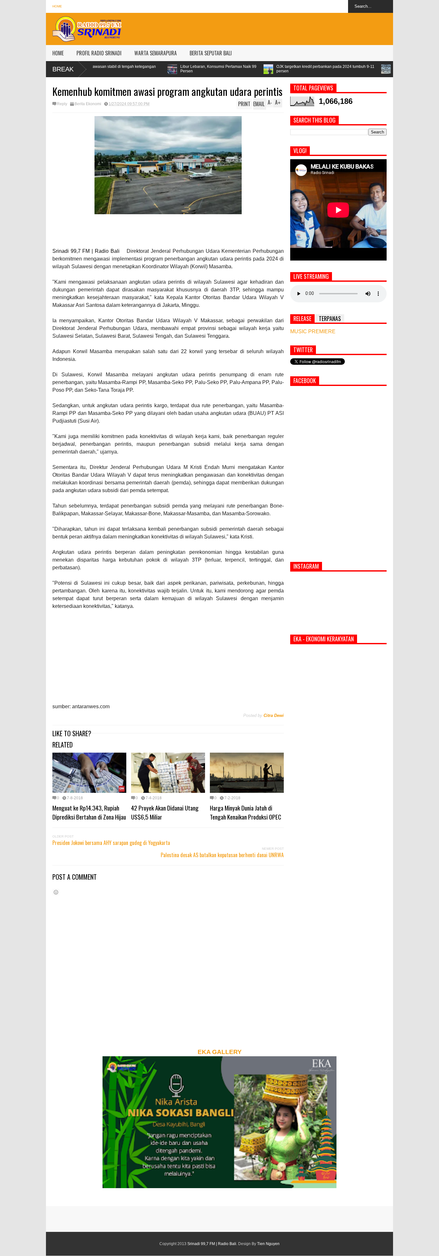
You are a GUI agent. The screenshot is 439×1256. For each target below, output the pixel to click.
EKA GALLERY (220, 1052)
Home (57, 6)
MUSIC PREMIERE (313, 331)
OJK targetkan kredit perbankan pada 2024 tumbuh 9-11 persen (247, 68)
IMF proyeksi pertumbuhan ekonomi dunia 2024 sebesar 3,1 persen (368, 68)
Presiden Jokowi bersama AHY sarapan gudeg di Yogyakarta (111, 843)
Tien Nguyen (268, 1244)
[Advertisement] (276, 27)
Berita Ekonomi (88, 104)
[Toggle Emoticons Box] (55, 892)
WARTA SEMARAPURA (155, 53)
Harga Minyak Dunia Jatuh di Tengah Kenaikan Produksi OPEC (245, 812)
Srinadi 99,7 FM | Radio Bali (211, 1244)
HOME (58, 53)
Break (63, 69)
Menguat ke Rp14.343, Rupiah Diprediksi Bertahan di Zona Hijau (89, 812)
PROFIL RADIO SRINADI (98, 53)
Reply (62, 104)
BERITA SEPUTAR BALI (211, 53)
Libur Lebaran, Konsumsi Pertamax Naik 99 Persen (140, 68)
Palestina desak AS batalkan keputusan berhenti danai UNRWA (222, 855)
